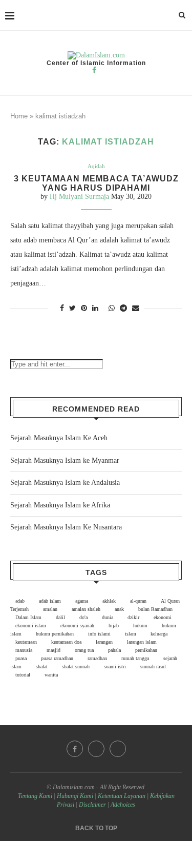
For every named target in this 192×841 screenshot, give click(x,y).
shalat (42, 666)
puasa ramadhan (57, 658)
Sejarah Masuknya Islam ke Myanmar (64, 460)
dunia (107, 617)
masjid (53, 650)
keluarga (159, 634)
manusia (23, 650)
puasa (21, 658)
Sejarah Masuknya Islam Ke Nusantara (66, 527)
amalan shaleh (86, 609)
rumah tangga (135, 658)
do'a (83, 617)
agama (81, 601)
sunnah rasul (153, 666)
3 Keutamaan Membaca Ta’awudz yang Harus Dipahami (96, 183)
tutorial (22, 675)
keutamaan (26, 642)
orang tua (84, 650)
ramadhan (97, 658)
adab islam (50, 601)
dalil (60, 617)
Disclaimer (92, 804)
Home (19, 116)
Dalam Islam (28, 617)
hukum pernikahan (55, 634)
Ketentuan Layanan (121, 795)
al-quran (138, 601)
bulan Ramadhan (155, 609)
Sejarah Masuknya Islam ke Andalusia (65, 482)
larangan (104, 642)
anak (119, 609)
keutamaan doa (66, 642)
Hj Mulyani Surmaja (79, 196)
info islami (99, 634)
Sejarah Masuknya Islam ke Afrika (60, 505)
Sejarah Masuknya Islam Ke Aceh (59, 438)
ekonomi (163, 617)
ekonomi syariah (77, 625)
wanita (51, 675)
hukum (140, 625)
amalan (50, 609)
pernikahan (146, 650)
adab (20, 601)
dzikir (133, 617)
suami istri (115, 666)
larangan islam (142, 642)
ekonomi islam (30, 625)
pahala (114, 650)
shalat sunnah (76, 666)
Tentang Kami (36, 795)
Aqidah (96, 166)
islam (130, 634)
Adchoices (123, 804)
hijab (114, 625)
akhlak (109, 601)
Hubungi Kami (75, 795)
